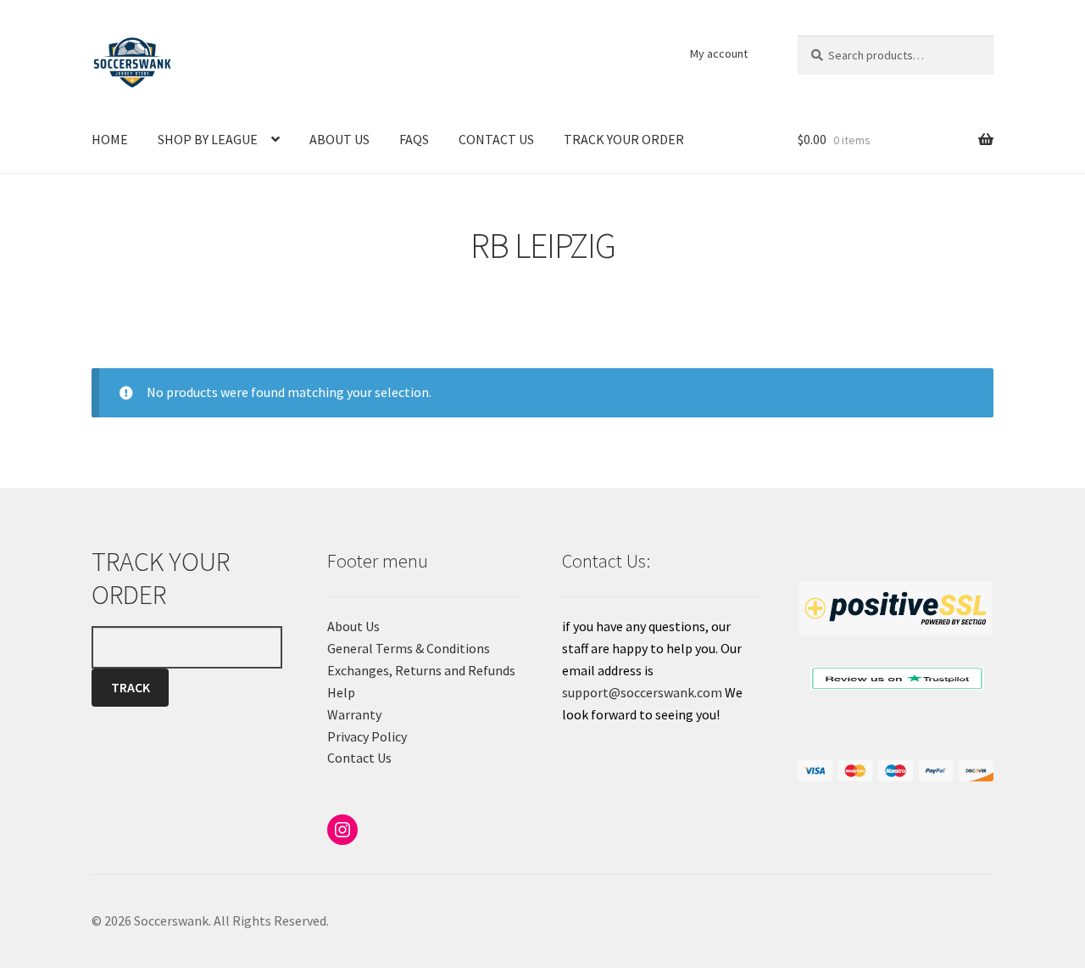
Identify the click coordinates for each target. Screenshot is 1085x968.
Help (341, 692)
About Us (353, 626)
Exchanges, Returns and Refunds (421, 670)
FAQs (414, 139)
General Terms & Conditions (408, 648)
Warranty (354, 714)
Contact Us (359, 757)
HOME (110, 139)
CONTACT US (496, 139)
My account (719, 53)
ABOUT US (339, 139)
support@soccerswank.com (642, 692)
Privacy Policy (367, 736)
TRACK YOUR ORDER (624, 139)
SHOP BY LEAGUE (208, 139)
